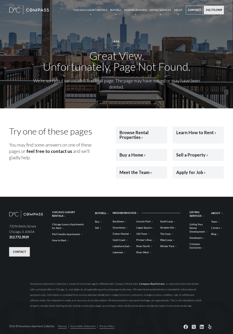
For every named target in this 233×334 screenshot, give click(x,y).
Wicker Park (167, 246)
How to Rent (59, 240)
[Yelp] (210, 326)
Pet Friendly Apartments (66, 234)
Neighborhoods (135, 9)
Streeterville (167, 227)
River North (143, 246)
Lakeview (118, 252)
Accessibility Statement (83, 326)
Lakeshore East (121, 246)
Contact (194, 9)
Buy (97, 221)
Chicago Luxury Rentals (90, 9)
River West (142, 252)
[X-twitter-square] (194, 326)
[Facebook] (186, 326)
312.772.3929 (214, 9)
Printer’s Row (144, 239)
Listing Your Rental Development (197, 228)
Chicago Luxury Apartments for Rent (68, 226)
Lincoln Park (143, 221)
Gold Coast (119, 239)
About (178, 9)
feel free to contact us (49, 151)
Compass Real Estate (152, 283)
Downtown (119, 227)
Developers (195, 237)
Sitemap (62, 326)
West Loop (166, 239)
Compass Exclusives (195, 245)
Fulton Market (121, 233)
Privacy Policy (106, 326)
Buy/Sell (115, 9)
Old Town (141, 233)
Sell (97, 227)
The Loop (165, 233)
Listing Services (160, 9)
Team (214, 221)
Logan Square (143, 227)
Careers (215, 227)
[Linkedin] (202, 326)
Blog (213, 233)
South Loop (166, 221)
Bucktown (118, 221)
